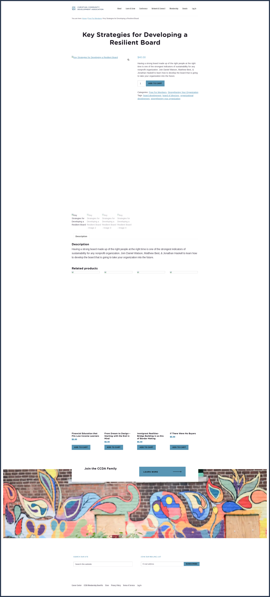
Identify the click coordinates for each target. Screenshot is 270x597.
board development (152, 95)
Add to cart (155, 83)
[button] (128, 60)
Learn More (150, 472)
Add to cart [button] (81, 447)
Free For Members (95, 18)
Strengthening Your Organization (183, 92)
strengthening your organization (165, 98)
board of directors (171, 95)
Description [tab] (81, 236)
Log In (194, 8)
